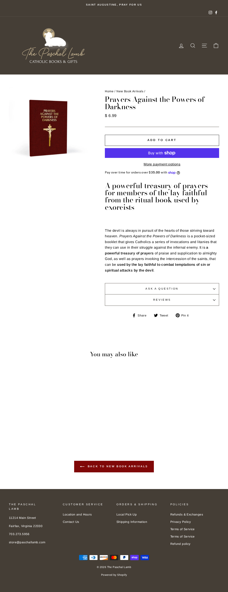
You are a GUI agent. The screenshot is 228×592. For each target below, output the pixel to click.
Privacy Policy (180, 522)
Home (109, 91)
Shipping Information (131, 522)
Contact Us (71, 522)
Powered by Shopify (114, 574)
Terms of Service (182, 529)
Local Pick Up (126, 514)
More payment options (162, 164)
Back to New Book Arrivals (117, 466)
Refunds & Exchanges (186, 514)
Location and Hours (77, 514)
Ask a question (161, 288)
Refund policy (180, 544)
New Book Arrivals (129, 91)
